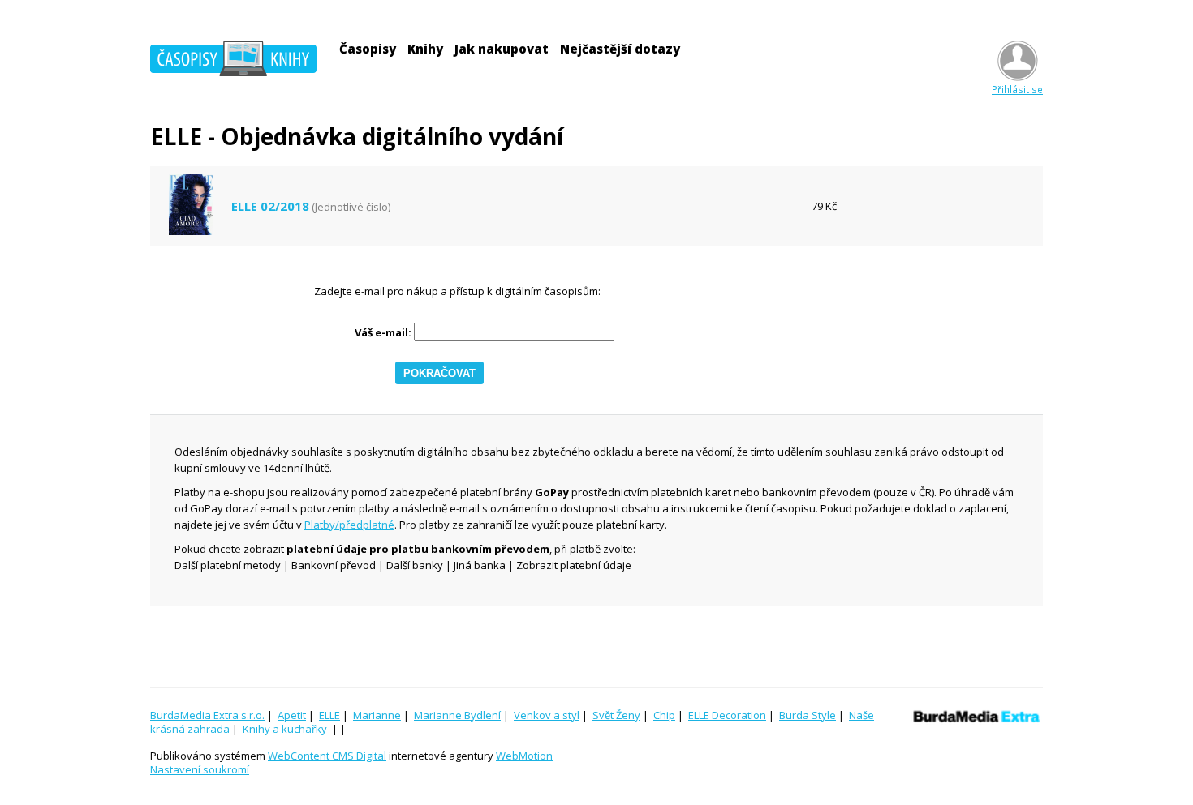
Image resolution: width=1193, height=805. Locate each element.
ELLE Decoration (727, 715)
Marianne (377, 715)
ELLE (329, 715)
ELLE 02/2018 (270, 206)
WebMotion (524, 755)
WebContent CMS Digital (327, 755)
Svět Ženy (616, 715)
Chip (664, 715)
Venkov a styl (546, 715)
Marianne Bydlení (457, 715)
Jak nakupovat (501, 49)
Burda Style (807, 715)
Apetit (292, 715)
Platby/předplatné (349, 524)
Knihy (425, 49)
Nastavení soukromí (199, 769)
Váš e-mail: (383, 333)
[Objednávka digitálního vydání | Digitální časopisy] (233, 61)
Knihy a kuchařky (285, 729)
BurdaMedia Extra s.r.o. (207, 715)
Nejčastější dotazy (620, 49)
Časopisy (367, 49)
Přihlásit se (1017, 89)
